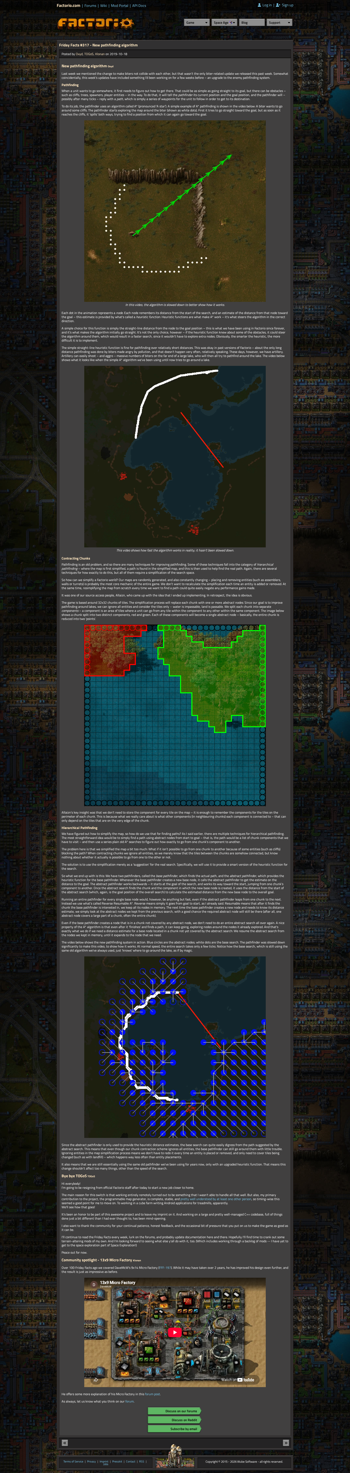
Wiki (103, 5)
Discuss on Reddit (184, 1419)
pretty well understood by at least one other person (215, 1198)
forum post (152, 1394)
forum (129, 1401)
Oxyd (79, 53)
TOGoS (89, 53)
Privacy (91, 1461)
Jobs (105, 1464)
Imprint (104, 1461)
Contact (130, 1461)
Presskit (117, 1461)
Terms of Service (73, 1461)
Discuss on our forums (181, 1411)
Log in (267, 5)
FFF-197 (165, 1267)
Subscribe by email (184, 1428)
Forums (90, 5)
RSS (141, 1461)
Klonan (100, 53)
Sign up (287, 5)
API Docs (139, 5)
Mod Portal (119, 5)
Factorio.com (68, 5)
